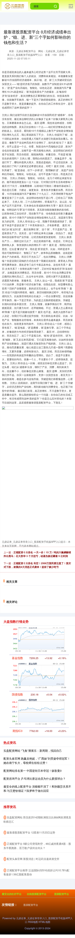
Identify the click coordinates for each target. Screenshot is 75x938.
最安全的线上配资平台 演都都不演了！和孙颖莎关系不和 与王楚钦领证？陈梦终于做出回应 (37, 788)
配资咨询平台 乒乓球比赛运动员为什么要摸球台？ (34, 779)
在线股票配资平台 (36, 894)
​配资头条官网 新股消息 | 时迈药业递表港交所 (33, 859)
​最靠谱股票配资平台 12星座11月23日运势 (31, 832)
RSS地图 (33, 922)
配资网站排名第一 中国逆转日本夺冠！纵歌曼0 (32, 771)
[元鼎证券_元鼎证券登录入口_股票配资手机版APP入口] (15, 6)
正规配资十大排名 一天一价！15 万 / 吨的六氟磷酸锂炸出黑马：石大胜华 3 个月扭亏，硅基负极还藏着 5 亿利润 (37, 554)
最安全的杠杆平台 (11, 894)
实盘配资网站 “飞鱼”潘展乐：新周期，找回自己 (32, 751)
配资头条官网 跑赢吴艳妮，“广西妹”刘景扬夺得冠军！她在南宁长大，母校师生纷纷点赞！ (36, 760)
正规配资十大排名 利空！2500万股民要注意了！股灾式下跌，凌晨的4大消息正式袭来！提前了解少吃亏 (37, 565)
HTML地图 (44, 922)
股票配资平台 (61, 894)
